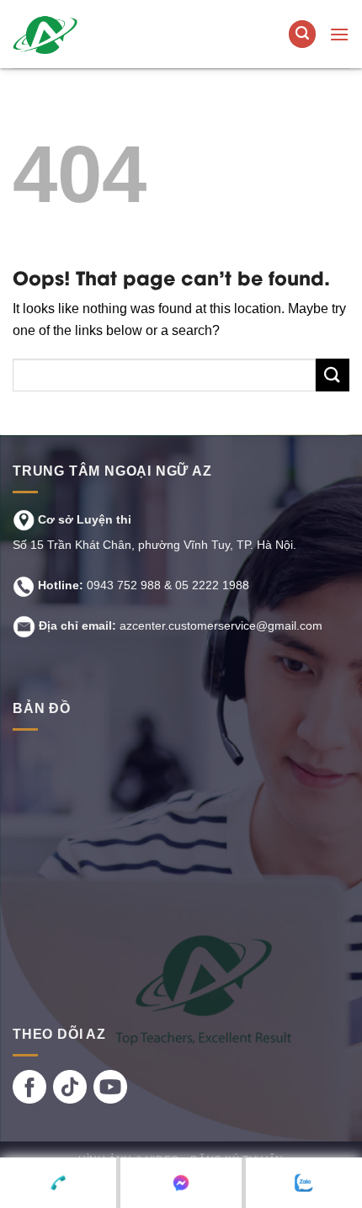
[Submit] (332, 375)
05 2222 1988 (212, 585)
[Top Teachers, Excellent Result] (115, 34)
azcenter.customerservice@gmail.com (221, 625)
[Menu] (339, 34)
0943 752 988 (124, 585)
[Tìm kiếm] (302, 34)
